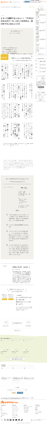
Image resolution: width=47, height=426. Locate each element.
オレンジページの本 (14, 406)
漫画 (1, 416)
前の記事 (6, 322)
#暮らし (5, 379)
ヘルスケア (2, 410)
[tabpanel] (6, 347)
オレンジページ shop (14, 411)
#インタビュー (14, 379)
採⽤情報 (36, 409)
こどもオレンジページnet (15, 409)
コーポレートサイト (37, 406)
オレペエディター (3, 415)
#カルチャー (2, 379)
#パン (1, 353)
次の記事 (28, 322)
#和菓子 (24, 353)
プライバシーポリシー (26, 409)
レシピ (1, 406)
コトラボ (13, 412)
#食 (19, 379)
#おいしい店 (25, 379)
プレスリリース (37, 410)
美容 (1, 409)
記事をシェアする (17, 330)
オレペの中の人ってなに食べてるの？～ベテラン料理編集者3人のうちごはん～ (11, 6)
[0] (41, 1)
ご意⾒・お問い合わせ (26, 410)
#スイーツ (17, 353)
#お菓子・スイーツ (14, 353)
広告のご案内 (36, 413)
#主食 (3, 353)
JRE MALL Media (14, 417)
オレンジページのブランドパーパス (28, 406)
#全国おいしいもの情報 (29, 379)
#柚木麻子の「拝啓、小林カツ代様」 (5, 380)
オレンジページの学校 (14, 415)
